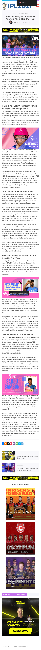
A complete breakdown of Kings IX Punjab (19, 547)
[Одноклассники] (5, 443)
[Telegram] (22, 443)
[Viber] (14, 443)
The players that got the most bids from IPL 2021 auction (8, 467)
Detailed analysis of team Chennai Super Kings (8, 455)
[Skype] (19, 443)
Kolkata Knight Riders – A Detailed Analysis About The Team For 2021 (18, 581)
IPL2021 (16, 6)
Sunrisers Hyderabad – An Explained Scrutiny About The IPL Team (20, 512)
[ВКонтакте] (3, 443)
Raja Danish (17, 22)
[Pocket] (11, 443)
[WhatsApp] (17, 443)
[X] (8, 443)
